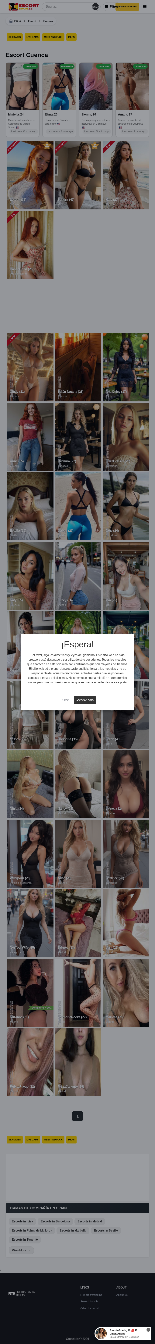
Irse (66, 700)
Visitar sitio (86, 700)
